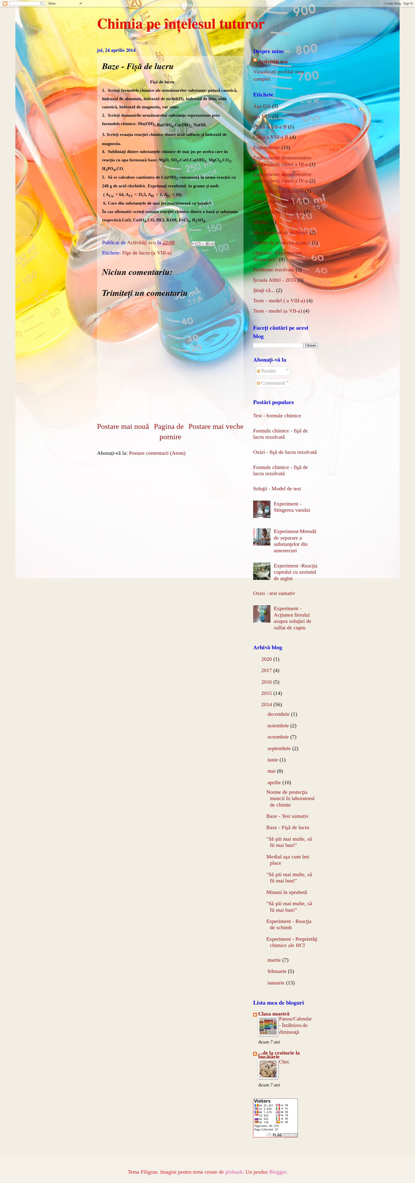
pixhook (234, 1172)
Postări (268, 371)
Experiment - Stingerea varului (292, 507)
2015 (267, 693)
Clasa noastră (273, 1014)
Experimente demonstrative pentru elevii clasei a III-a (282, 161)
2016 (267, 682)
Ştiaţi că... (264, 290)
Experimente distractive (278, 191)
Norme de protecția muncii (281, 243)
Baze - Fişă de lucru (287, 827)
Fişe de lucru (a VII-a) (277, 201)
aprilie (275, 782)
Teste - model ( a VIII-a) (279, 300)
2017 (267, 670)
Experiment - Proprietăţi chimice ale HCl (291, 942)
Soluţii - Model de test (277, 488)
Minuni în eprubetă (286, 892)
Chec (284, 1062)
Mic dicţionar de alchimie (280, 232)
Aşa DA (262, 106)
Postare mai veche (216, 426)
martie (275, 960)
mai (272, 771)
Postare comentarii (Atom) (157, 453)
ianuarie (277, 983)
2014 (267, 704)
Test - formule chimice (277, 416)
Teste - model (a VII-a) (277, 311)
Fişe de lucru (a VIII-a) (146, 253)
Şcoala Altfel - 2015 (274, 280)
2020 (267, 659)
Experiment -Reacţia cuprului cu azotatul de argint (295, 572)
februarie (278, 971)
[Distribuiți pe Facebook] (207, 243)
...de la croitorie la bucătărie (279, 1055)
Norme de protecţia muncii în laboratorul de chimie (290, 798)
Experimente (266, 147)
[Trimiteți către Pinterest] (212, 243)
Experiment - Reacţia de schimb (288, 924)
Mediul (261, 222)
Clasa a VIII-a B (270, 137)
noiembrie (279, 725)
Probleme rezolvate (273, 270)
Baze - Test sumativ (287, 816)
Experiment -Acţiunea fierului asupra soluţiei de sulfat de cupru (292, 617)
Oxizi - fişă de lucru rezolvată (285, 452)
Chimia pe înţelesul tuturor (181, 22)
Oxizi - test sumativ (274, 593)
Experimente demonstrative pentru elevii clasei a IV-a (282, 177)
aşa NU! (262, 116)
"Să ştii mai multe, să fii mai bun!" (289, 842)
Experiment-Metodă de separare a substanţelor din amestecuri (295, 540)
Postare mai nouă (123, 426)
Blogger (277, 1172)
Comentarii (272, 383)
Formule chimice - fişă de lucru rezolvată (280, 434)
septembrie (280, 748)
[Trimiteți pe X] (203, 243)
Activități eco (273, 61)
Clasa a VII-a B (270, 127)
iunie (274, 760)
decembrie (279, 714)
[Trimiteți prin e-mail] (194, 243)
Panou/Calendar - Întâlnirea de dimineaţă (295, 1025)
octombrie (279, 737)
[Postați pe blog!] (198, 243)
